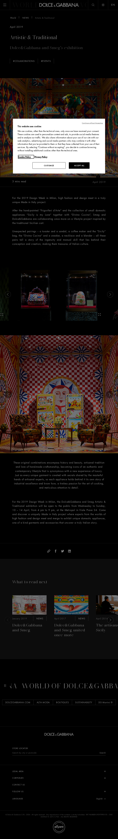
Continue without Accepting (92, 123)
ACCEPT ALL (79, 165)
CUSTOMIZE (49, 165)
